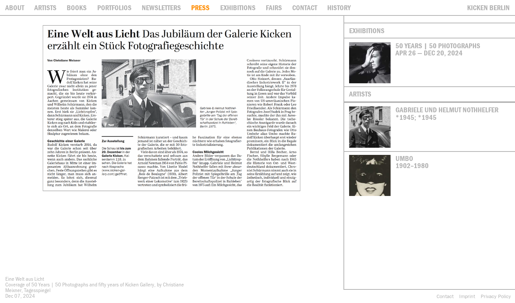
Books (77, 7)
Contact (445, 296)
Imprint (467, 296)
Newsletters (161, 7)
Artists (45, 7)
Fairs (274, 7)
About (14, 7)
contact (304, 7)
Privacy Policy (496, 296)
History (339, 7)
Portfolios (114, 7)
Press (200, 7)
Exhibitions (238, 7)
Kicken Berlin (488, 7)
